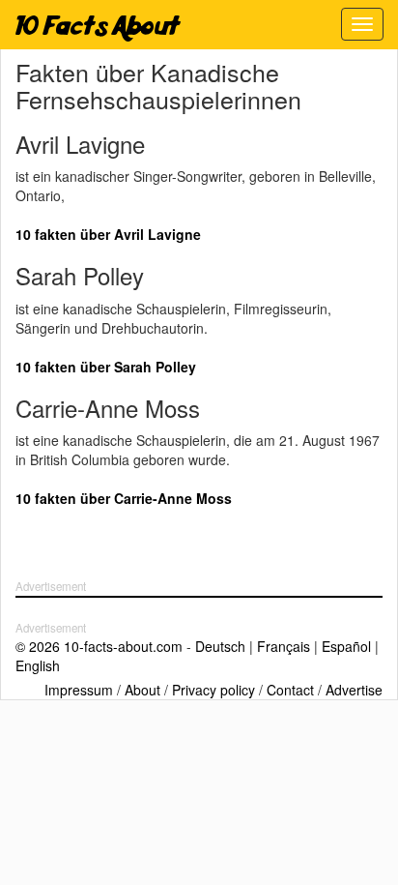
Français (283, 646)
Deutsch (220, 646)
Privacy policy (213, 689)
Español (346, 646)
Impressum (78, 689)
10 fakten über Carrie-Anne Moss (123, 498)
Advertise (354, 689)
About (142, 689)
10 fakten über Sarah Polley (105, 366)
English (37, 665)
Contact (290, 689)
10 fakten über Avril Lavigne (108, 234)
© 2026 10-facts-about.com (99, 646)
